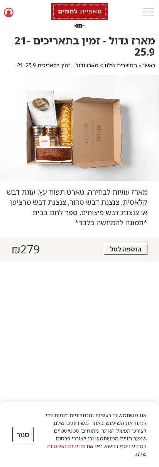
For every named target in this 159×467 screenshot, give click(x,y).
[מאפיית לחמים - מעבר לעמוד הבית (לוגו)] (79, 15)
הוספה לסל (125, 249)
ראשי (149, 65)
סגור (23, 434)
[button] (148, 12)
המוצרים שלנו (121, 65)
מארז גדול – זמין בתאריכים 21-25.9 (57, 65)
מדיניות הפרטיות (66, 446)
